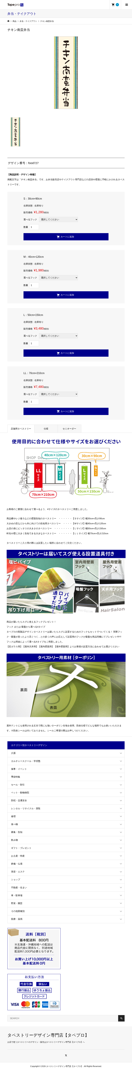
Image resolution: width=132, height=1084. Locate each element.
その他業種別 (18, 911)
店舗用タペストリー (21, 428)
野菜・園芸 (16, 903)
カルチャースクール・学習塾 (25, 761)
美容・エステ (18, 871)
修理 (13, 816)
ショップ (15, 879)
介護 (13, 753)
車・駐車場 (16, 895)
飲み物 (14, 840)
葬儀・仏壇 (16, 863)
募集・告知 (16, 832)
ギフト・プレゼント (21, 848)
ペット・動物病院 (20, 792)
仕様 (46, 428)
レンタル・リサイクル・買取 (25, 808)
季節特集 (15, 777)
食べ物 (14, 824)
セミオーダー (69, 428)
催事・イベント (19, 769)
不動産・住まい (19, 887)
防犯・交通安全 (19, 800)
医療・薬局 (16, 919)
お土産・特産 (18, 856)
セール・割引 (18, 784)
